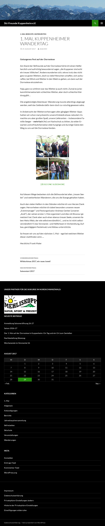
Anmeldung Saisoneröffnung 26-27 (19, 323)
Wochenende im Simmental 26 (17, 343)
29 (25, 379)
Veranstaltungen (11, 435)
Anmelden (8, 458)
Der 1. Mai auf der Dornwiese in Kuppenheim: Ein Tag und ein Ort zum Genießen (38, 333)
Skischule (8, 430)
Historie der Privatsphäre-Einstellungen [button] (21, 505)
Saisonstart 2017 (28, 269)
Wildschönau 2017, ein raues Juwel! (35, 259)
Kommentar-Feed (11, 468)
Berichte (30, 34)
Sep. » (98, 383)
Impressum (9, 490)
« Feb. (7, 383)
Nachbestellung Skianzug (14, 338)
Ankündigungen (11, 410)
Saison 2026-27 (10, 328)
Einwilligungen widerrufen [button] (15, 510)
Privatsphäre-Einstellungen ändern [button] (19, 500)
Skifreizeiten (40, 34)
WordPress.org (10, 472)
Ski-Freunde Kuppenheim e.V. (20, 23)
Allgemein (8, 406)
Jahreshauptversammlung (15, 420)
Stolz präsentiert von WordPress (33, 523)
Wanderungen (10, 440)
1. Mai (22, 34)
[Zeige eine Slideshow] (53, 184)
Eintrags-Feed (10, 463)
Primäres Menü (101, 23)
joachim (43, 49)
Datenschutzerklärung (13, 495)
